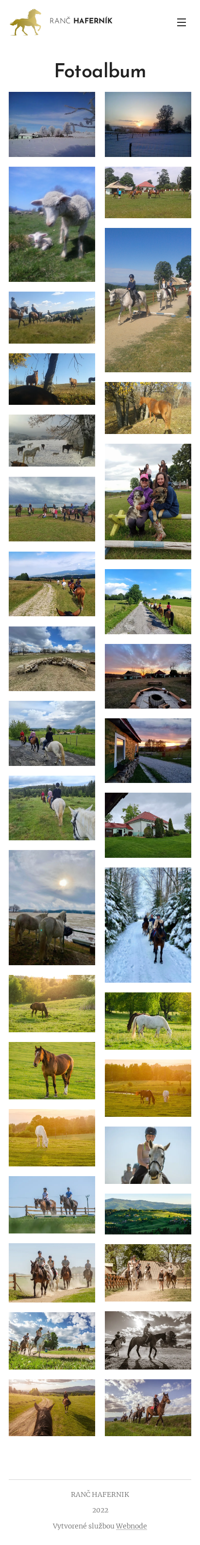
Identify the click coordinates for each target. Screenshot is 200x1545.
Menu (181, 22)
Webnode (131, 1526)
